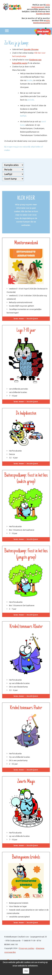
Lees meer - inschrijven (26, 319)
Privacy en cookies (26, 948)
